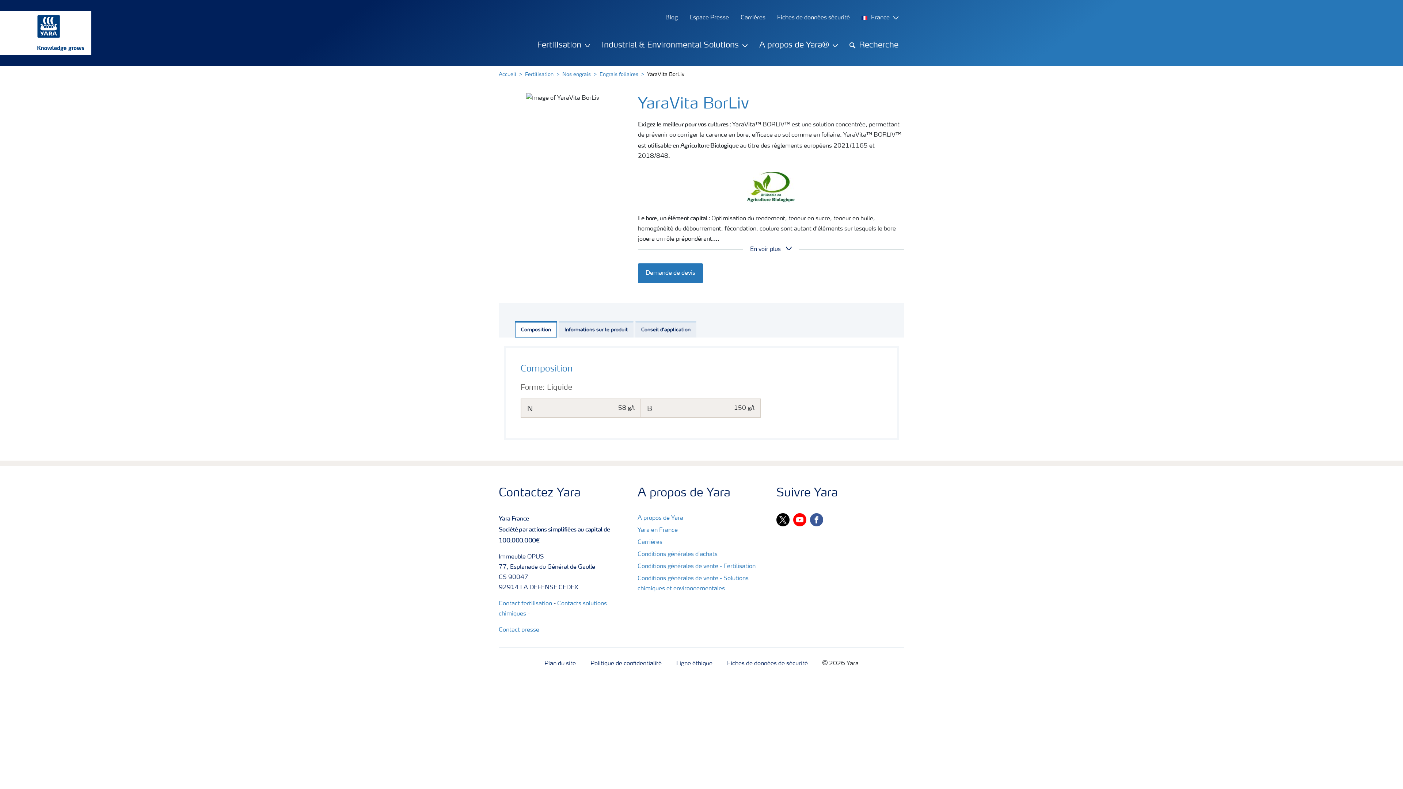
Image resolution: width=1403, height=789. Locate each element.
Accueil (507, 74)
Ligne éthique (694, 664)
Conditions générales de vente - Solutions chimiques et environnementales (693, 584)
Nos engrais (576, 74)
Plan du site (560, 664)
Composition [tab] (536, 329)
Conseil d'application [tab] (666, 329)
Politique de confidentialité (626, 664)
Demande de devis (670, 273)
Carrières (650, 542)
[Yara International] (42, 33)
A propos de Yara (660, 518)
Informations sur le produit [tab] (596, 329)
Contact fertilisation (525, 604)
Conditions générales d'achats (678, 554)
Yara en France (658, 530)
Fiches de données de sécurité (767, 664)
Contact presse (519, 630)
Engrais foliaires (619, 74)
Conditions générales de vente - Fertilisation (697, 566)
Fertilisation (539, 74)
